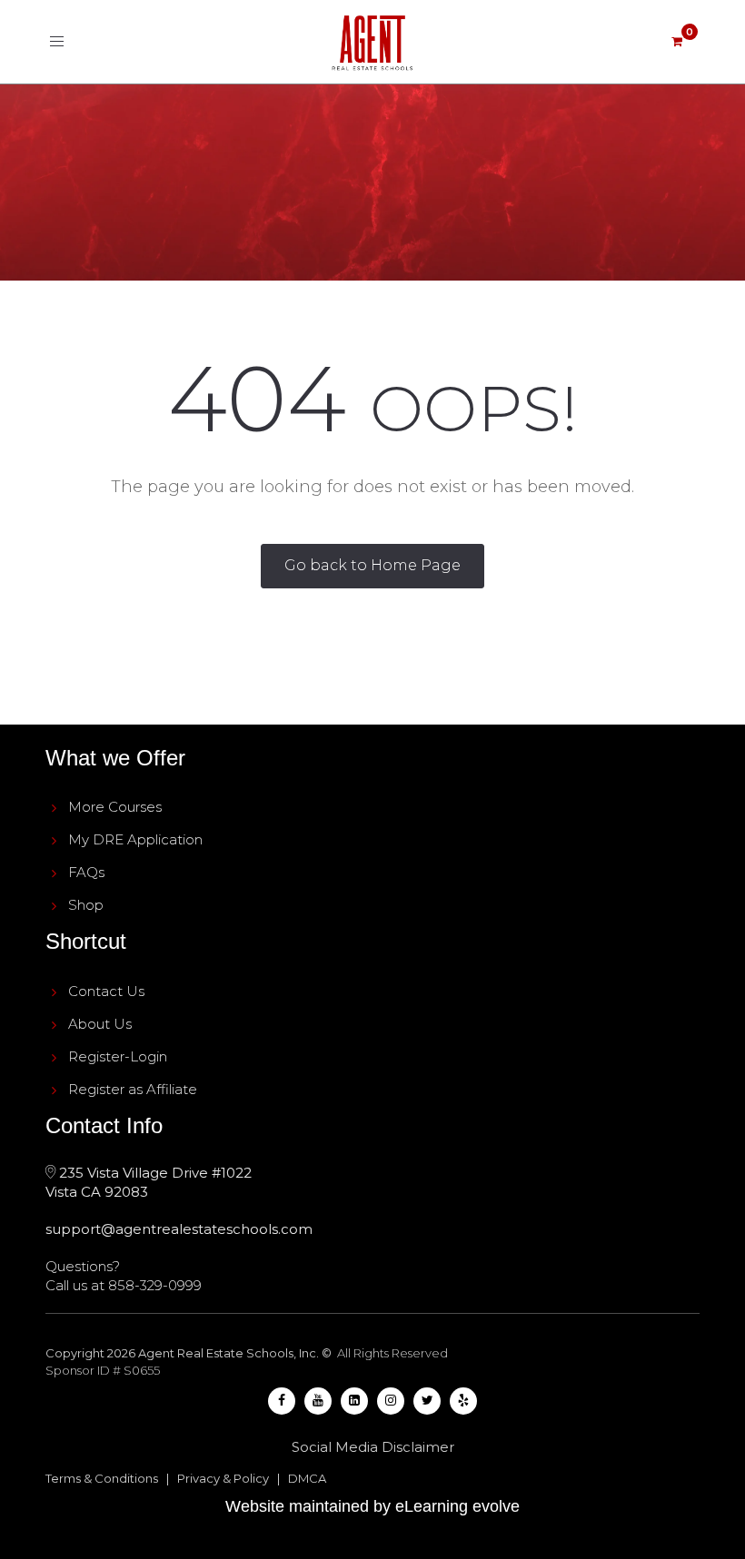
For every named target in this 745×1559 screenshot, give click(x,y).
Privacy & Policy (223, 1478)
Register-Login (117, 1056)
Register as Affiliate (132, 1089)
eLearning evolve (457, 1506)
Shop (86, 904)
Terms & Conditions (101, 1478)
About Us (100, 1023)
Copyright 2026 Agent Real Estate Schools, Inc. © (189, 1353)
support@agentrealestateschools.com (179, 1229)
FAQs (86, 872)
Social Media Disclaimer (373, 1446)
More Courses (115, 806)
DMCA (307, 1478)
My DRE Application (135, 839)
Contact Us (106, 991)
